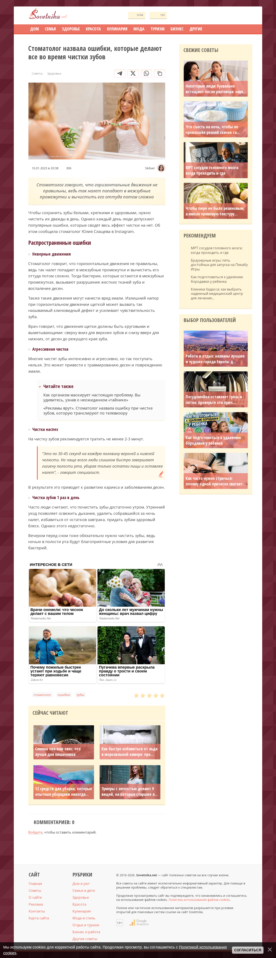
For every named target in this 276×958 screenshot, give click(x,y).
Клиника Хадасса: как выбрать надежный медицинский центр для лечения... (217, 293)
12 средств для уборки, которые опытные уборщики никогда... (63, 791)
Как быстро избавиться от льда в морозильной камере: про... (129, 751)
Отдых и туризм (85, 925)
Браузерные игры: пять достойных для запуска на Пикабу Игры (219, 265)
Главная (35, 883)
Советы (35, 890)
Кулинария (81, 911)
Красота (79, 904)
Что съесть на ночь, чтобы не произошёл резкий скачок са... (213, 129)
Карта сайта (39, 918)
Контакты (37, 911)
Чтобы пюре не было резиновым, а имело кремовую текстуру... (215, 211)
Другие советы (84, 938)
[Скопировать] (159, 73)
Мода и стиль (83, 918)
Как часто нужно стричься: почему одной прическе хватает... (216, 481)
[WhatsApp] (146, 73)
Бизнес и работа (86, 932)
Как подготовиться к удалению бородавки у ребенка (217, 279)
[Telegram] (119, 73)
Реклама (36, 904)
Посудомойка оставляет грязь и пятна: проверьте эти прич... (214, 399)
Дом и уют (81, 883)
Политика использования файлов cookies (199, 900)
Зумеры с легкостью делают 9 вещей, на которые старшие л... (130, 791)
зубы (80, 695)
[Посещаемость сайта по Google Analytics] (139, 922)
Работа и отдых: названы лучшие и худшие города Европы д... (215, 358)
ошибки (64, 695)
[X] (133, 73)
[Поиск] (233, 15)
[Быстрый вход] (246, 15)
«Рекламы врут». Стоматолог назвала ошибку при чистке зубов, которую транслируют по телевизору (98, 411)
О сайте (35, 897)
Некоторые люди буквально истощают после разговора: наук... (216, 88)
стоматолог (42, 695)
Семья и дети (83, 890)
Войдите (35, 832)
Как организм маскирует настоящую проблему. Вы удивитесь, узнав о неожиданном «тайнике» (91, 397)
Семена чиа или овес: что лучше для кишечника (58, 751)
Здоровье (80, 897)
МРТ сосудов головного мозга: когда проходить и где (212, 170)
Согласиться (247, 950)
